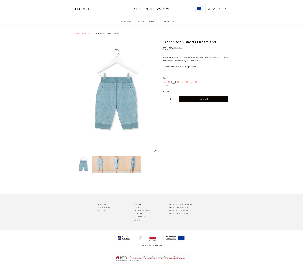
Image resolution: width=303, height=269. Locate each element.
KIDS (77, 9)
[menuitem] (225, 9)
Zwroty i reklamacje (142, 210)
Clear (166, 85)
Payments (137, 207)
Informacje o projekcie (200, 9)
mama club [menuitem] (153, 21)
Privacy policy (139, 217)
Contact (137, 220)
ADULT (86, 9)
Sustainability (104, 207)
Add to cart (203, 99)
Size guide (102, 210)
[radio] (173, 82)
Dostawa (137, 204)
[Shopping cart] (219, 9)
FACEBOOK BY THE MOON (178, 210)
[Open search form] (209, 9)
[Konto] (214, 9)
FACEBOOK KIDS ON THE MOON (180, 204)
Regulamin (138, 213)
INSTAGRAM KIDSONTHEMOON (180, 207)
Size (164, 78)
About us (102, 204)
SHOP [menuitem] (140, 21)
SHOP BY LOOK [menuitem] (169, 21)
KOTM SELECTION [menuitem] (124, 21)
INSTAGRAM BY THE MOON (178, 213)
